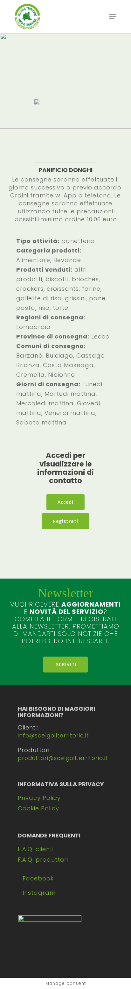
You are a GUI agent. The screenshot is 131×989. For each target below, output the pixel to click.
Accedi (65, 502)
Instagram (39, 893)
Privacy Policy (39, 798)
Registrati (65, 521)
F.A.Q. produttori (43, 860)
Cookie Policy (38, 808)
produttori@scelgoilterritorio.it (63, 758)
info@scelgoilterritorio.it (53, 735)
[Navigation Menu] (112, 16)
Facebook (38, 878)
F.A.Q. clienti (36, 849)
